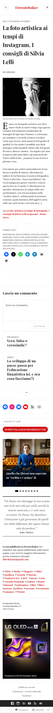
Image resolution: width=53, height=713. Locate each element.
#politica (9, 574)
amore (33, 578)
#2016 (7, 571)
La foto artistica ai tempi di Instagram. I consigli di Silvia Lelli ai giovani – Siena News (26, 214)
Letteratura (22, 585)
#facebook (9, 234)
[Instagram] (12, 406)
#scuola (21, 574)
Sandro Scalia (28, 243)
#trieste (32, 574)
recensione (43, 588)
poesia (7, 588)
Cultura (31, 581)
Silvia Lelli (18, 246)
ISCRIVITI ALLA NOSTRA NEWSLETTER (25, 429)
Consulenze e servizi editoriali (26, 691)
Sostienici (26, 695)
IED (23, 237)
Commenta (39, 326)
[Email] (39, 406)
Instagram (32, 237)
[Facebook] (5, 406)
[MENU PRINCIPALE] (47, 7)
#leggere (28, 571)
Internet (25, 21)
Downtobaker (26, 7)
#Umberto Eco (12, 578)
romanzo (9, 591)
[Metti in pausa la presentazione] (43, 445)
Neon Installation (34, 240)
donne (41, 581)
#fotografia (23, 234)
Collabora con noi (26, 687)
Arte (5, 21)
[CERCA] (6, 7)
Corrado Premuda (14, 581)
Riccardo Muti (11, 243)
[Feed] (35, 703)
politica (18, 588)
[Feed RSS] (32, 406)
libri (33, 585)
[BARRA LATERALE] (26, 392)
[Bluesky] (18, 406)
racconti (29, 588)
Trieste (21, 591)
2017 (17, 237)
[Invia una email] (41, 703)
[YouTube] (25, 406)
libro (41, 585)
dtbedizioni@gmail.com (16, 559)
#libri (44, 234)
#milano (8, 237)
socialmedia (32, 246)
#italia (36, 234)
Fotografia (14, 21)
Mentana (8, 240)
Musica (19, 240)
